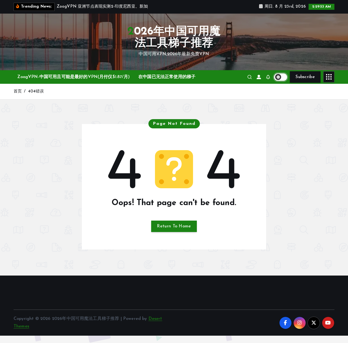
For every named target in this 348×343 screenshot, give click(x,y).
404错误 (36, 91)
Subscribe (305, 77)
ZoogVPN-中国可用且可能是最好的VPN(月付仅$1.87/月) (73, 77)
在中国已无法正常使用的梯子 (166, 77)
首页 (18, 91)
